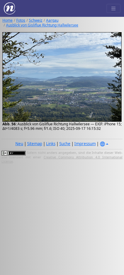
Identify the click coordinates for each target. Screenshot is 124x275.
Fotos (20, 20)
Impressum (85, 143)
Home (7, 20)
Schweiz (35, 20)
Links (50, 143)
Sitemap (34, 143)
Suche (64, 143)
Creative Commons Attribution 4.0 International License (62, 159)
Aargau (52, 20)
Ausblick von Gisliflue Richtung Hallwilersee (42, 25)
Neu (19, 143)
